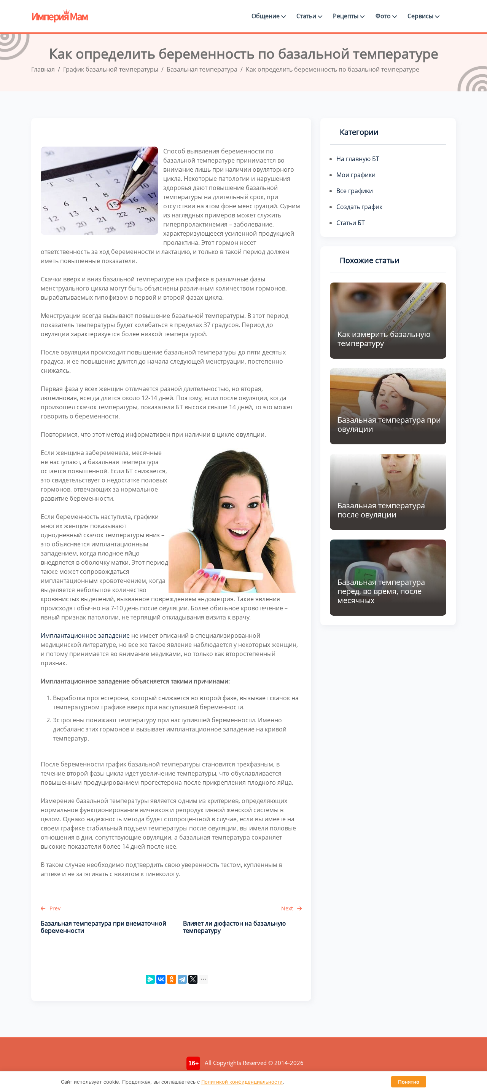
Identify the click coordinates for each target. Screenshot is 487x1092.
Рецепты (346, 16)
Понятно (408, 1082)
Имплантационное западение (85, 635)
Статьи (307, 16)
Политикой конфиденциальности (242, 1082)
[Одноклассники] (171, 979)
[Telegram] (182, 979)
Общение (266, 16)
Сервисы (421, 16)
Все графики (354, 191)
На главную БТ (357, 159)
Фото (384, 16)
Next (287, 908)
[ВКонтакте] (161, 979)
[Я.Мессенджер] (150, 979)
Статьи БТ (350, 223)
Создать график (359, 207)
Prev (54, 908)
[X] (192, 979)
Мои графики (356, 175)
